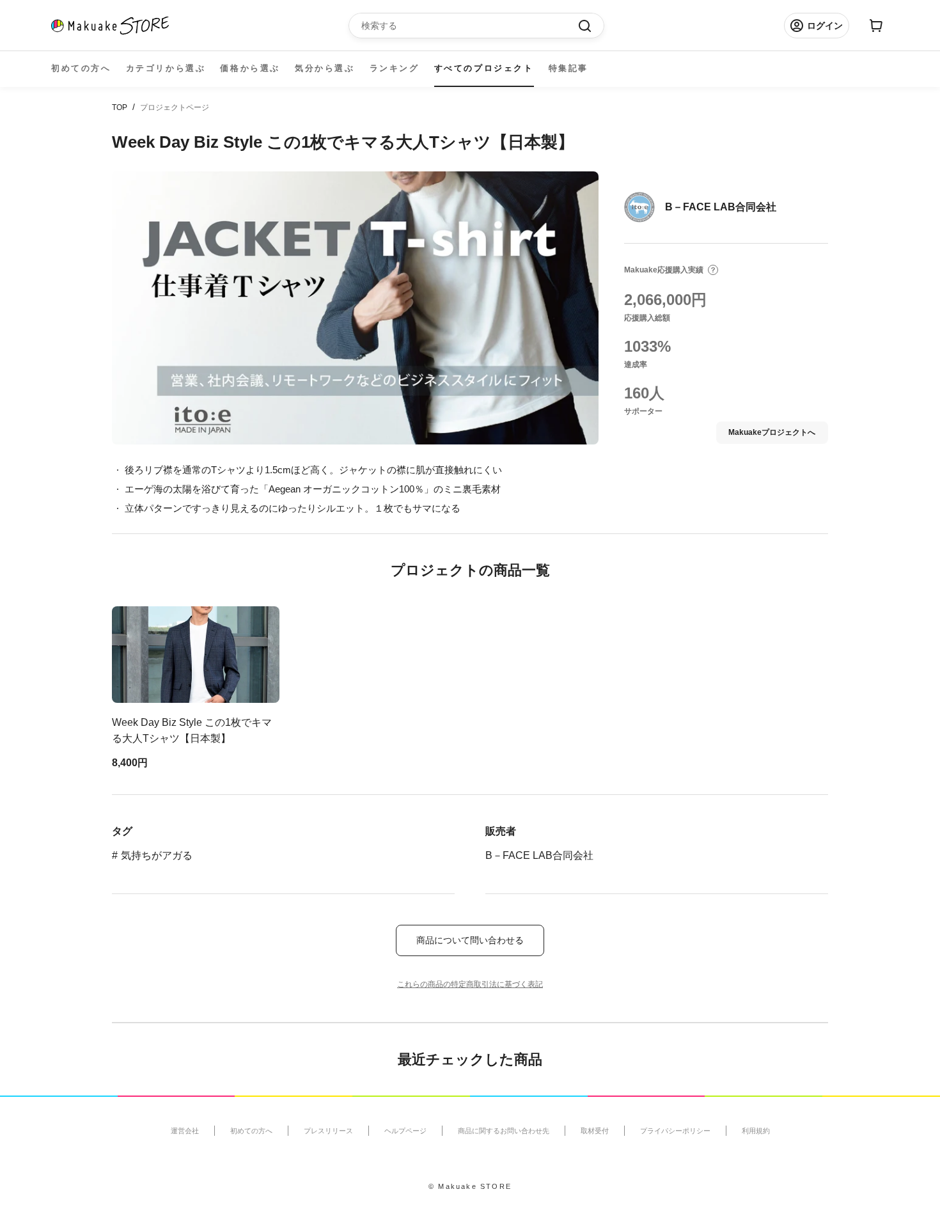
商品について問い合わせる (470, 940)
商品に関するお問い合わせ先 (503, 1131)
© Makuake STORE (470, 1186)
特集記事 (568, 68)
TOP (119, 107)
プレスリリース (328, 1131)
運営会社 (185, 1131)
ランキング (394, 68)
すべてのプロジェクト (484, 68)
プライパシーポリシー (675, 1131)
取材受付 (595, 1131)
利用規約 (756, 1131)
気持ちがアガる (156, 855)
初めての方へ (81, 68)
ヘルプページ (405, 1131)
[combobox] (470, 25)
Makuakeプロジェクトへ (771, 432)
